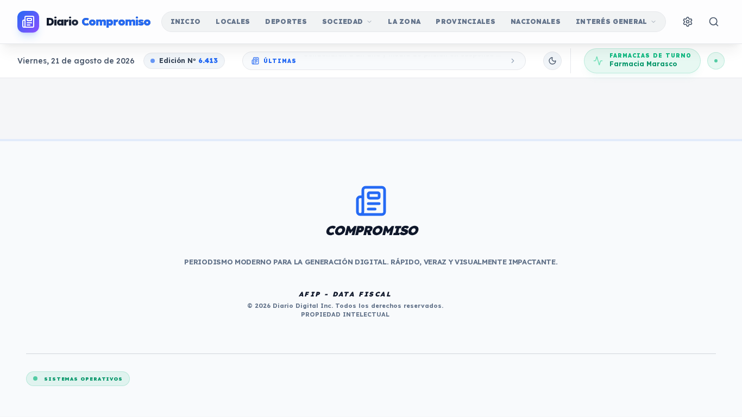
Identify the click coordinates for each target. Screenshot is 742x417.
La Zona (404, 21)
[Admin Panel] (688, 22)
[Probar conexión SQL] (716, 61)
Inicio (186, 21)
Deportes (285, 21)
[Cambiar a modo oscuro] (552, 61)
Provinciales (465, 21)
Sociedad (342, 21)
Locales (233, 21)
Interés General (611, 21)
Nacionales (536, 21)
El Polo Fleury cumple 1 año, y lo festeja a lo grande (395, 61)
